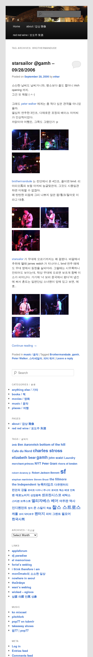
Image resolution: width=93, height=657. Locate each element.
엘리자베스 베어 (45, 500)
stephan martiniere (22, 479)
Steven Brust (41, 479)
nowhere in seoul (23, 578)
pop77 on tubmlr (23, 621)
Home (16, 26)
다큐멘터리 (61, 484)
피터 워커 (49, 358)
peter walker (28, 103)
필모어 (66, 513)
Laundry (69, 458)
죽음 (48, 507)
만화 (72, 490)
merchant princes (23, 464)
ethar (56, 76)
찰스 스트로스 (66, 507)
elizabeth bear (24, 457)
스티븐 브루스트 (21, 501)
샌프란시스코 (51, 494)
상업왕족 (35, 495)
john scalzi (56, 458)
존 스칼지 (40, 508)
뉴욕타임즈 (45, 484)
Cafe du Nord (22, 450)
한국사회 (18, 519)
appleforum (19, 551)
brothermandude (22, 181)
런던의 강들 (19, 490)
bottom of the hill (52, 444)
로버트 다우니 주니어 (39, 490)
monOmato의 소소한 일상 (28, 573)
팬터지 (40, 513)
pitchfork (18, 617)
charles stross (47, 450)
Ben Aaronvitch (28, 444)
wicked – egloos (23, 592)
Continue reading (24, 345)
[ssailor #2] (55, 313)
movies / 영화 (21, 399)
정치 (30, 507)
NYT (38, 463)
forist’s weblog (22, 564)
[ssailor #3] (26, 336)
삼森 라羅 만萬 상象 (24, 596)
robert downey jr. (21, 472)
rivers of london (67, 464)
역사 (72, 500)
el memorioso (21, 560)
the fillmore (58, 479)
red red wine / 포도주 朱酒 (28, 35)
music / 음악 (31, 354)
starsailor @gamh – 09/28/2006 (33, 66)
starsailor (17, 259)
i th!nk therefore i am (26, 569)
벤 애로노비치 (21, 495)
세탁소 (66, 495)
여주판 (63, 501)
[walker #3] (26, 172)
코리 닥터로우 (26, 513)
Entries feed (20, 651)
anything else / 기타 (25, 390)
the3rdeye (18, 583)
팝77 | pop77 (20, 630)
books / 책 (19, 394)
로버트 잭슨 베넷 (60, 490)
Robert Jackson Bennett (45, 472)
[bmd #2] (55, 227)
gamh (75, 354)
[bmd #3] (26, 250)
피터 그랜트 (53, 514)
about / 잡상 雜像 (36, 26)
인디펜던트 (19, 507)
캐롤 (15, 514)
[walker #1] (26, 149)
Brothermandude (60, 354)
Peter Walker (20, 358)
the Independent (24, 484)
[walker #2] (55, 149)
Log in (16, 646)
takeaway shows (23, 626)
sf (63, 471)
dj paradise (19, 555)
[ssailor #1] (26, 313)
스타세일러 (35, 358)
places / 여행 (20, 408)
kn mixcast (19, 612)
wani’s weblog (21, 587)
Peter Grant (49, 463)
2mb (14, 444)
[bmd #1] (26, 227)
